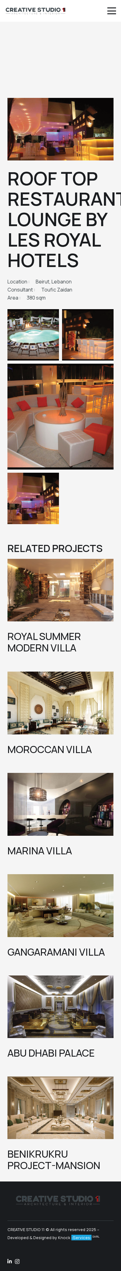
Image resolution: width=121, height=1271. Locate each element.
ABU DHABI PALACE (51, 1053)
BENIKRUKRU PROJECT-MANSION (53, 1159)
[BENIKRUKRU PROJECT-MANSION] (60, 1107)
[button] (111, 11)
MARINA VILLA (39, 850)
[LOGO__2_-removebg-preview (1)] (35, 11)
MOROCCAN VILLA (49, 749)
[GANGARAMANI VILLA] (60, 905)
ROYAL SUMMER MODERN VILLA (44, 642)
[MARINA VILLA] (60, 804)
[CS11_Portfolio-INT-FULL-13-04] (88, 335)
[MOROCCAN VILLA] (60, 703)
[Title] (9, 1261)
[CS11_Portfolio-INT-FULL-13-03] (33, 335)
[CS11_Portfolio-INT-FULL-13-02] (33, 498)
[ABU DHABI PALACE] (60, 1006)
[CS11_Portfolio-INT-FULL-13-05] (60, 417)
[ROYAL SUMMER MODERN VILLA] (60, 590)
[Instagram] (17, 1261)
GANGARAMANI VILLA (56, 952)
